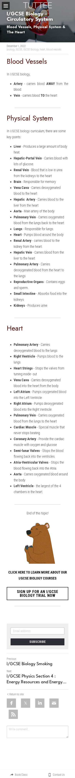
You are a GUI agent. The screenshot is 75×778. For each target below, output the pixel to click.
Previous (11, 658)
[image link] (37, 5)
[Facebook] (11, 703)
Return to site (16, 694)
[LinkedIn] (39, 703)
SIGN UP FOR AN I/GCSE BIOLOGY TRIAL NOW (37, 593)
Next (9, 671)
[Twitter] (25, 703)
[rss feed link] (13, 714)
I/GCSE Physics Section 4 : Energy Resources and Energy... (37, 679)
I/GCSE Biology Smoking (29, 664)
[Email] (54, 703)
